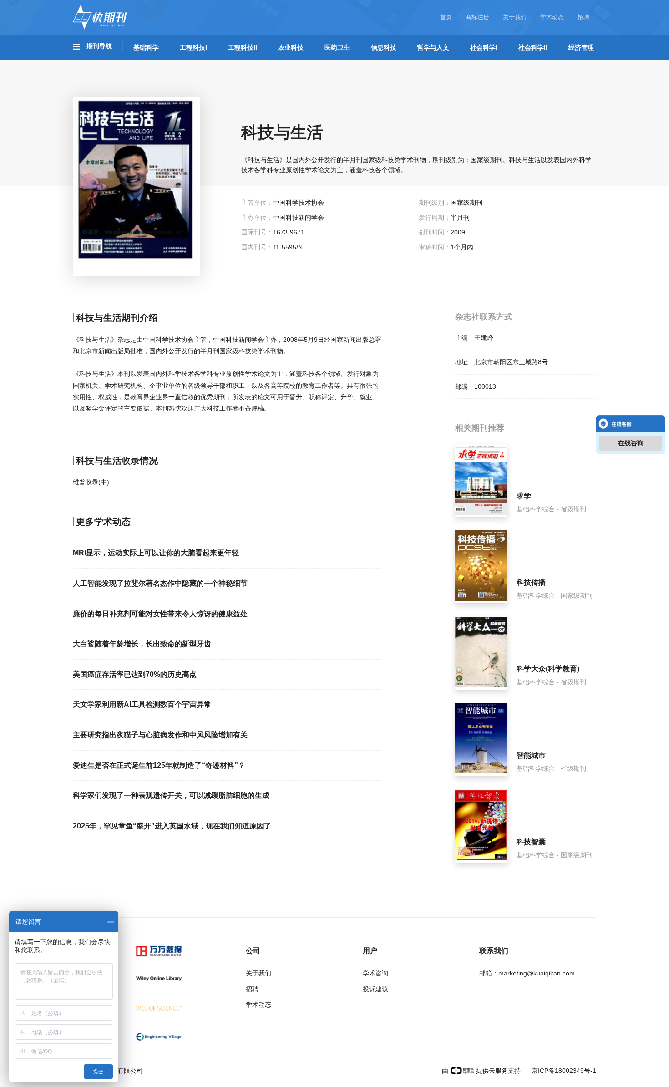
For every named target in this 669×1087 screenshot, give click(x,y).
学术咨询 (375, 973)
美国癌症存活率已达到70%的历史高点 (135, 674)
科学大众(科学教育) (548, 669)
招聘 (583, 17)
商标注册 (477, 17)
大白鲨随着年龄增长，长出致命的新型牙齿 (142, 644)
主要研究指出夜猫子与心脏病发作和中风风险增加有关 (160, 735)
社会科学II (532, 47)
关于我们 (515, 17)
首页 (446, 17)
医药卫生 (337, 47)
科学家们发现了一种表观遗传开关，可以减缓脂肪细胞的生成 (171, 795)
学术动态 (552, 17)
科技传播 (531, 582)
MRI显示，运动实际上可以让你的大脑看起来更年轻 (156, 553)
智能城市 (531, 755)
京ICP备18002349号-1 (563, 1070)
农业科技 (291, 47)
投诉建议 (375, 989)
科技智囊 (531, 842)
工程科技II (242, 47)
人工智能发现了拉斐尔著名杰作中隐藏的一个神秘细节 (160, 583)
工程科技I (193, 47)
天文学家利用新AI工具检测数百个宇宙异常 (142, 704)
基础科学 (146, 47)
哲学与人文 (433, 47)
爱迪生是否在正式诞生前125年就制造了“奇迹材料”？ (159, 765)
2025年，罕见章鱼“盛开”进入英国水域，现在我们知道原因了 (172, 826)
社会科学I (483, 47)
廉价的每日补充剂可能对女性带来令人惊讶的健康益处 (160, 614)
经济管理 (581, 47)
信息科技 (383, 47)
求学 (524, 496)
